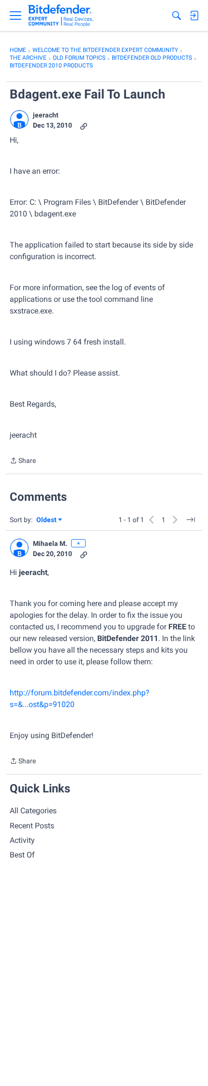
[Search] (176, 15)
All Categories (33, 810)
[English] (60, 15)
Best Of (22, 854)
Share (23, 461)
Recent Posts (32, 825)
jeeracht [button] (46, 115)
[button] (19, 119)
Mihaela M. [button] (50, 543)
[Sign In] (194, 15)
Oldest (47, 520)
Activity (22, 840)
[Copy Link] (83, 125)
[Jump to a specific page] (190, 519)
